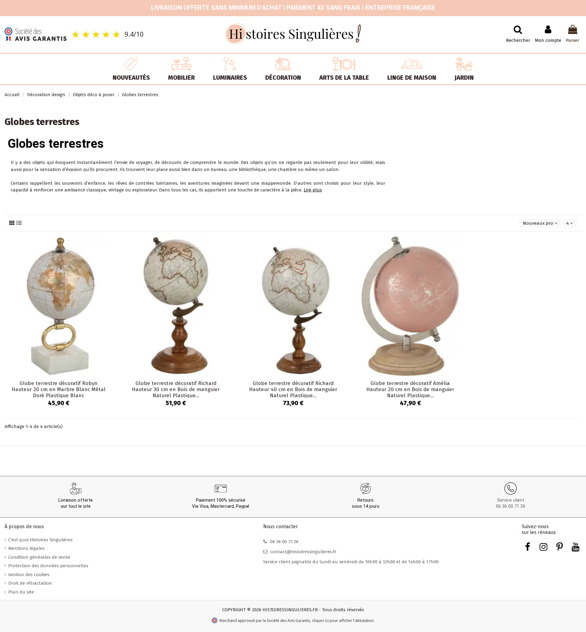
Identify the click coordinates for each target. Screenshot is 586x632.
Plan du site (21, 592)
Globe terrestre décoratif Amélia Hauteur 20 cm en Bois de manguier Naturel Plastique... (410, 389)
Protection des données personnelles (48, 565)
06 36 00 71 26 (510, 506)
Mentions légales (26, 548)
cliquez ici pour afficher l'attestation (343, 620)
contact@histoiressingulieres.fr (303, 551)
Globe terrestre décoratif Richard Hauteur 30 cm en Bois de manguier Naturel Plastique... (176, 389)
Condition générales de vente (39, 557)
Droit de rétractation (30, 583)
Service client (510, 500)
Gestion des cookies (28, 574)
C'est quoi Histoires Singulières (40, 540)
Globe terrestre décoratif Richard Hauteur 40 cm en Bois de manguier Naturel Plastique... (293, 389)
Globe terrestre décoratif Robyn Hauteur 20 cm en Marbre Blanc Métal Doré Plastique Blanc (59, 389)
